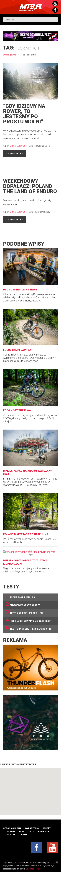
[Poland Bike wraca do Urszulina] (30, 511)
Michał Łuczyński (18, 146)
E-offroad (44, 831)
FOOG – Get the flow (17, 410)
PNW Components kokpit (23, 604)
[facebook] (36, 847)
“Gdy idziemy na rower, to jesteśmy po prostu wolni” (24, 114)
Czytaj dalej (14, 153)
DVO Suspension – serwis (20, 289)
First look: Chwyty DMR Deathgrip (28, 620)
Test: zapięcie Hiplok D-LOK (24, 612)
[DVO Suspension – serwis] (30, 266)
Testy (22, 831)
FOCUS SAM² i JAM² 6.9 (17, 349)
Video (23, 834)
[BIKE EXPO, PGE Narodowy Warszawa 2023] (30, 448)
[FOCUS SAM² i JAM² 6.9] (30, 327)
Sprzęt (47, 828)
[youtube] (52, 847)
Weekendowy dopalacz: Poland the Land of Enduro (30, 186)
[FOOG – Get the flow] (30, 387)
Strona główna (9, 55)
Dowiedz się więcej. (33, 869)
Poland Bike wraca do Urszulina (25, 534)
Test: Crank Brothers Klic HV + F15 (28, 628)
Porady (11, 831)
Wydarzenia (32, 828)
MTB (32, 831)
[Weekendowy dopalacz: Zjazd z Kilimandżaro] (30, 552)
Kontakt (12, 834)
